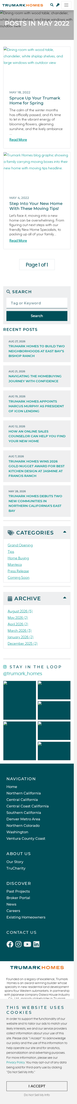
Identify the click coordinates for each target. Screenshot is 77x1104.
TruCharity (15, 868)
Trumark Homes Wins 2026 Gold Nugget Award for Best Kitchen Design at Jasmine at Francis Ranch (37, 466)
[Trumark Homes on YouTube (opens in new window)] (28, 945)
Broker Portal (18, 898)
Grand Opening (20, 545)
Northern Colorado (23, 825)
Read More (18, 140)
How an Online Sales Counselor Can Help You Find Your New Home (37, 434)
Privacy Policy (15, 1062)
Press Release (18, 571)
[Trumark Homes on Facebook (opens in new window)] (10, 945)
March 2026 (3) (20, 631)
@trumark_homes (22, 674)
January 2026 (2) (21, 637)
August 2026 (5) (20, 611)
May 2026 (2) (18, 618)
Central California (22, 799)
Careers (13, 911)
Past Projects (18, 891)
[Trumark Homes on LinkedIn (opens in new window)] (36, 945)
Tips (11, 552)
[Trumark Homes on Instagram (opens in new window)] (19, 945)
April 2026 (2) (18, 624)
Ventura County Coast (25, 838)
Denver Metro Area (23, 819)
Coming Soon (19, 578)
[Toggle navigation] (66, 5)
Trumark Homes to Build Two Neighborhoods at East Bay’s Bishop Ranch (37, 349)
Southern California (23, 812)
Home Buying (18, 558)
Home (11, 787)
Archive (27, 598)
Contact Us (21, 932)
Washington (17, 832)
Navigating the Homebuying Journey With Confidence (35, 376)
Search (37, 316)
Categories (35, 533)
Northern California (23, 793)
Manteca (15, 565)
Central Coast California (27, 806)
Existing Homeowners (25, 917)
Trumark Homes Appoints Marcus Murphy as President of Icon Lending (36, 404)
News (11, 904)
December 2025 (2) (23, 644)
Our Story (14, 862)
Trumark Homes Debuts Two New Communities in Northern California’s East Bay (35, 501)
